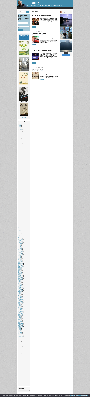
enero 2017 (19, 238)
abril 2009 (19, 331)
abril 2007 (19, 355)
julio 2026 (19, 125)
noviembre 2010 (20, 312)
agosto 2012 (20, 291)
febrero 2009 (20, 333)
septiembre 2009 (20, 326)
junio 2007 (19, 353)
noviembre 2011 (20, 300)
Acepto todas (73, 395)
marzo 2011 (20, 308)
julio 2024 (19, 149)
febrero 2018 (20, 225)
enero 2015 (19, 262)
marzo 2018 (20, 224)
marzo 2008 (20, 344)
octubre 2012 (20, 289)
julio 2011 (19, 304)
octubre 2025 (20, 134)
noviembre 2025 (20, 133)
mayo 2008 (19, 342)
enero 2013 (19, 286)
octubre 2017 (20, 229)
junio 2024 (19, 150)
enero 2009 (19, 334)
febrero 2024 (20, 154)
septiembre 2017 (20, 230)
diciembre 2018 (20, 215)
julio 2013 (19, 280)
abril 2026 (19, 128)
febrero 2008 (20, 345)
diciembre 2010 (20, 311)
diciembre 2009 (20, 323)
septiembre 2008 (20, 338)
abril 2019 (19, 211)
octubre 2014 (20, 265)
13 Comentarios (42, 70)
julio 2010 (19, 316)
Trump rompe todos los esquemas (42, 50)
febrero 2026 (20, 130)
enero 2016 (19, 250)
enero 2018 (19, 226)
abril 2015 (19, 259)
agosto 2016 (20, 243)
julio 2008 (19, 340)
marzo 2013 (20, 284)
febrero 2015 (20, 261)
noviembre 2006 (20, 360)
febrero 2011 (20, 309)
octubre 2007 (20, 349)
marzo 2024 (20, 153)
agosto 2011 (20, 303)
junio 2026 (19, 126)
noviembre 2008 (20, 336)
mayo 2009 (19, 330)
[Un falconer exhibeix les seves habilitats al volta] (66, 33)
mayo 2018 (19, 222)
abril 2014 (19, 271)
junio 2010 (19, 317)
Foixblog (33, 3)
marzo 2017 (20, 236)
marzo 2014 (20, 272)
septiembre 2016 (20, 242)
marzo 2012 (20, 296)
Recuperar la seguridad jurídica (41, 15)
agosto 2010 (20, 315)
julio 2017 (19, 232)
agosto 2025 (20, 136)
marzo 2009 (20, 332)
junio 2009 (19, 329)
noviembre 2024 (20, 145)
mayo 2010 (19, 318)
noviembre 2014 (20, 264)
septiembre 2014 (20, 266)
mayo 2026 (19, 127)
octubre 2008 (20, 337)
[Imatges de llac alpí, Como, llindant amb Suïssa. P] (66, 46)
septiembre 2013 (20, 278)
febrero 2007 (20, 357)
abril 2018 (19, 223)
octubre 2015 (20, 253)
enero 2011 (19, 310)
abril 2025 (19, 140)
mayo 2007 (19, 354)
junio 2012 (19, 293)
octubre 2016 (20, 241)
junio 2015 (19, 257)
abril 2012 (19, 295)
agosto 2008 (20, 339)
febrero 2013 (20, 285)
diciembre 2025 (20, 132)
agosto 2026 (20, 124)
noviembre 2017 (20, 228)
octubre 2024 (20, 146)
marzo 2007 (20, 356)
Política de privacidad (84, 395)
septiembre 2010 (20, 314)
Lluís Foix (34, 34)
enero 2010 (19, 322)
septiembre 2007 (20, 350)
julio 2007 (19, 352)
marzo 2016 (20, 248)
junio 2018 (19, 221)
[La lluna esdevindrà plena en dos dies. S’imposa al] (66, 20)
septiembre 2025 (20, 135)
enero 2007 (19, 358)
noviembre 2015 (20, 252)
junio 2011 (19, 305)
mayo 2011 (19, 306)
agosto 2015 (20, 255)
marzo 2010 (20, 320)
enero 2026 (19, 131)
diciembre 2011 (20, 299)
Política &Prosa (24, 117)
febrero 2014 (20, 273)
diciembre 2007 (20, 347)
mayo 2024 (19, 151)
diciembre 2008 (20, 335)
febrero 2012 (20, 297)
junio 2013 (19, 281)
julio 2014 (19, 268)
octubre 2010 (20, 313)
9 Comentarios (42, 34)
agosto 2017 (20, 231)
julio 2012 (19, 292)
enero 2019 (19, 214)
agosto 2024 (20, 148)
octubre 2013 (20, 277)
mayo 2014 (19, 270)
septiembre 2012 (20, 290)
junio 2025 (19, 138)
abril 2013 (19, 283)
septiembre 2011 (20, 302)
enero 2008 (19, 346)
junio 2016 (19, 245)
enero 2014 (19, 274)
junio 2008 (19, 341)
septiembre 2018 (20, 218)
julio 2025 (19, 137)
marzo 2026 (20, 129)
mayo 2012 (19, 294)
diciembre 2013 (20, 275)
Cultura (41, 14)
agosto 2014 (20, 267)
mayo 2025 (19, 139)
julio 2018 (19, 220)
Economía (42, 31)
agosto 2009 (20, 327)
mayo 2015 (19, 258)
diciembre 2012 (20, 287)
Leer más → (34, 44)
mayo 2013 (19, 282)
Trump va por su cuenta (39, 33)
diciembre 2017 (20, 227)
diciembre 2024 (20, 144)
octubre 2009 (20, 325)
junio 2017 (19, 233)
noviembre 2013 (20, 276)
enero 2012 (19, 298)
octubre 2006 (20, 361)
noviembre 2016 (20, 240)
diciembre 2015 (20, 251)
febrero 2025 (20, 142)
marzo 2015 (20, 260)
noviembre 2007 (20, 348)
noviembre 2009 (20, 324)
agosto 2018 (20, 219)
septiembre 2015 (20, 254)
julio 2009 (19, 328)
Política (39, 14)
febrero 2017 (20, 237)
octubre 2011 (20, 301)
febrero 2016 (20, 249)
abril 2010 (19, 319)
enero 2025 (19, 143)
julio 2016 (19, 244)
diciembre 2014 (20, 263)
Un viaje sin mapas (37, 69)
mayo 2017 (19, 234)
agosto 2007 (20, 351)
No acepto (78, 395)
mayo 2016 (19, 246)
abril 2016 (19, 247)
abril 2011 (19, 307)
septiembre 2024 (20, 147)
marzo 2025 (20, 141)
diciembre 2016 (20, 239)
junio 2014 (19, 269)
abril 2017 (19, 235)
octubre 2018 (20, 217)
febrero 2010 (20, 321)
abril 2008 (19, 343)
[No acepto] (88, 395)
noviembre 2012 (20, 288)
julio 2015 (19, 256)
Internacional (35, 14)
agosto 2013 (20, 279)
